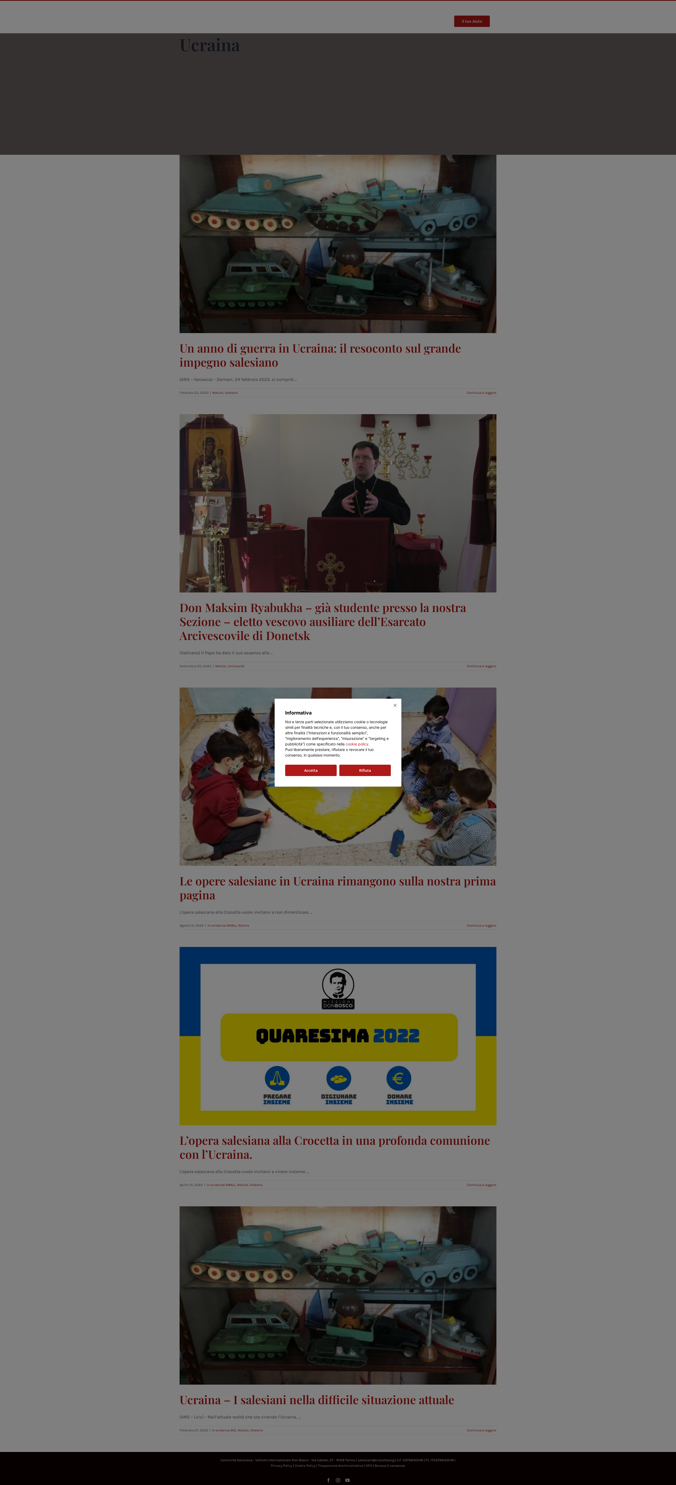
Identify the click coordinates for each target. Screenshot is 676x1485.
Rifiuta (365, 770)
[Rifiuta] (394, 705)
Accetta (311, 770)
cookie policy (357, 744)
